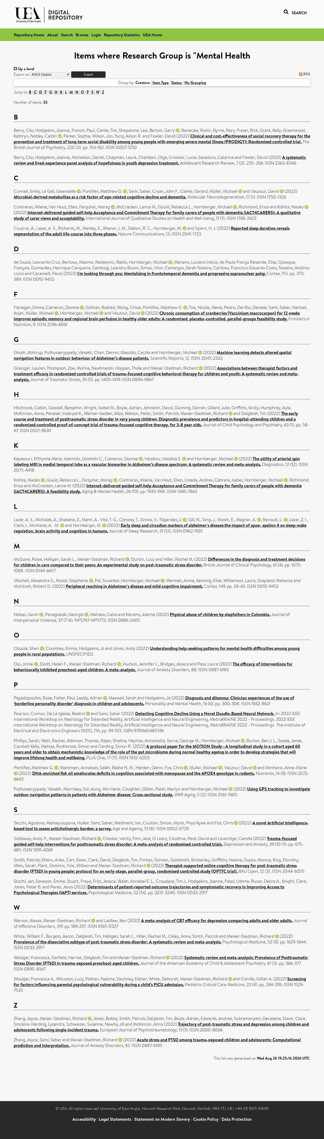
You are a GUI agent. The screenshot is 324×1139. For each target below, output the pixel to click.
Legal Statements (115, 1119)
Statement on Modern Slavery (162, 1119)
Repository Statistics (122, 34)
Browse (82, 34)
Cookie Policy (205, 1119)
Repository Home (29, 34)
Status (176, 82)
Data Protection (237, 1119)
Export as (21, 74)
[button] (88, 74)
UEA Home (152, 34)
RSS (306, 74)
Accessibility (84, 1119)
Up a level (25, 68)
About (52, 34)
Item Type (161, 82)
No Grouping (195, 82)
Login (96, 34)
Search (67, 34)
